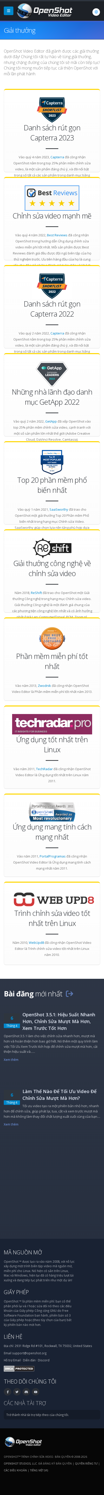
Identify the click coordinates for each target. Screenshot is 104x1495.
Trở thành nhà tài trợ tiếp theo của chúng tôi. (37, 1415)
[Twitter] (17, 1392)
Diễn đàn (29, 1360)
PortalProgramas (53, 856)
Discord (43, 1360)
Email (17, 1360)
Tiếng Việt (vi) (39, 1470)
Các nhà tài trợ (25, 1403)
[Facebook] (7, 1392)
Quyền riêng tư (86, 1463)
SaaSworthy (58, 509)
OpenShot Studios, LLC (20, 1463)
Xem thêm (11, 1060)
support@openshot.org (29, 1353)
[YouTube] (35, 1392)
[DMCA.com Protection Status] (19, 1368)
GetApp (51, 421)
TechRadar (44, 769)
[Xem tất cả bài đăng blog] (69, 993)
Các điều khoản (15, 1470)
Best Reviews (57, 235)
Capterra (57, 157)
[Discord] (26, 1392)
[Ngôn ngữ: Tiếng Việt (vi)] (96, 12)
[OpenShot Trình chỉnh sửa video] (23, 1441)
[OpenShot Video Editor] (43, 10)
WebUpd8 (36, 942)
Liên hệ (13, 1336)
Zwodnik (44, 685)
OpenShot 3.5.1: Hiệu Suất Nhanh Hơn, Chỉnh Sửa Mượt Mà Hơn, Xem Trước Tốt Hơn (58, 1021)
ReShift (36, 592)
